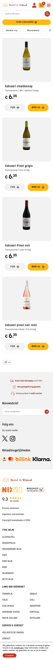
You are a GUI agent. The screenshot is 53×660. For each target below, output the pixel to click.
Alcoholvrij (8, 537)
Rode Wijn (7, 561)
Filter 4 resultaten (25, 22)
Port (4, 555)
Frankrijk (7, 594)
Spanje (33, 594)
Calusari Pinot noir (17, 245)
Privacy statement (10, 508)
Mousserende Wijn (11, 549)
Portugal (34, 612)
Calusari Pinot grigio (19, 166)
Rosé (4, 567)
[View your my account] (34, 5)
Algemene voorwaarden (13, 514)
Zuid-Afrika (8, 606)
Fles (12, 108)
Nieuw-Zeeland (9, 618)
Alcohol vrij (11, 31)
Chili (32, 600)
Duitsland (35, 618)
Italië (5, 600)
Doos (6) (36, 108)
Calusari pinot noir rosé (21, 325)
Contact (6, 639)
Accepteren (9, 655)
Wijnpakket (8, 573)
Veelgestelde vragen (13, 633)
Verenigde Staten (11, 612)
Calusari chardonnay (19, 86)
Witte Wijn (7, 579)
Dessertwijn (8, 543)
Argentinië (35, 606)
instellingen (19, 648)
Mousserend (33, 31)
